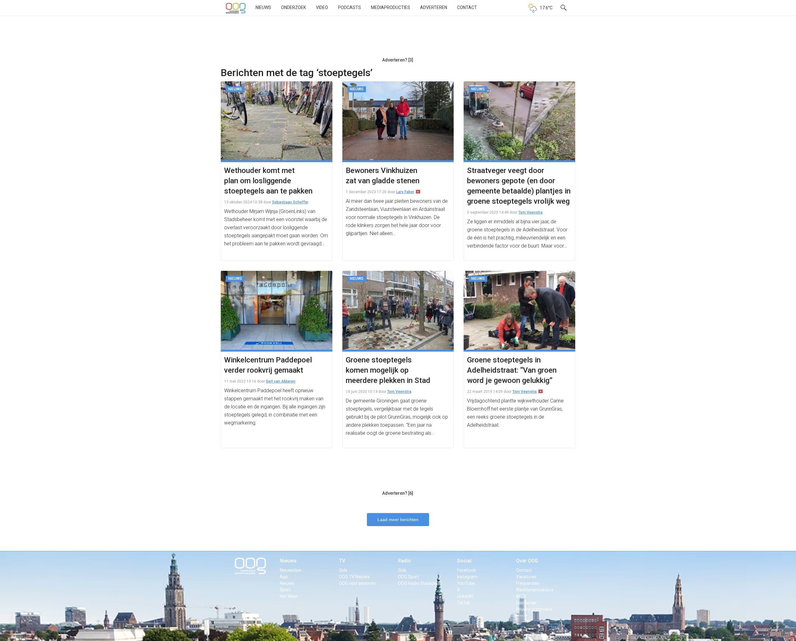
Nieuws (263, 7)
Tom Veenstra (530, 212)
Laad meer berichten (398, 519)
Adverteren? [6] (397, 493)
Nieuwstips (290, 570)
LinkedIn (465, 596)
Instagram (467, 576)
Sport (285, 589)
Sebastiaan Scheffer (290, 202)
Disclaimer (526, 602)
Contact (467, 7)
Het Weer (289, 596)
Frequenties (527, 583)
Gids (343, 570)
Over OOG (527, 561)
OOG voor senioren (357, 583)
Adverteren (433, 7)
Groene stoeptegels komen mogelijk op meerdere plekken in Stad (388, 370)
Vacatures (526, 576)
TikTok (463, 602)
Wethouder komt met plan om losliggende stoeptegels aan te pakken (268, 180)
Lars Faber (405, 192)
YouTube (466, 583)
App (284, 576)
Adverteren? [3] (397, 59)
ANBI (521, 596)
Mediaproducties (390, 7)
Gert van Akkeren (280, 381)
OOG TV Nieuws (354, 576)
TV (342, 561)
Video (322, 7)
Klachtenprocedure (534, 589)
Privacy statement (534, 609)
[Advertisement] (398, 39)
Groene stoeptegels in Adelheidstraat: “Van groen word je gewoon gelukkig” (512, 370)
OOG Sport (408, 576)
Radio (404, 561)
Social (464, 561)
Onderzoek (293, 7)
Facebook (466, 570)
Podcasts (349, 7)
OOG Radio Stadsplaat (420, 583)
